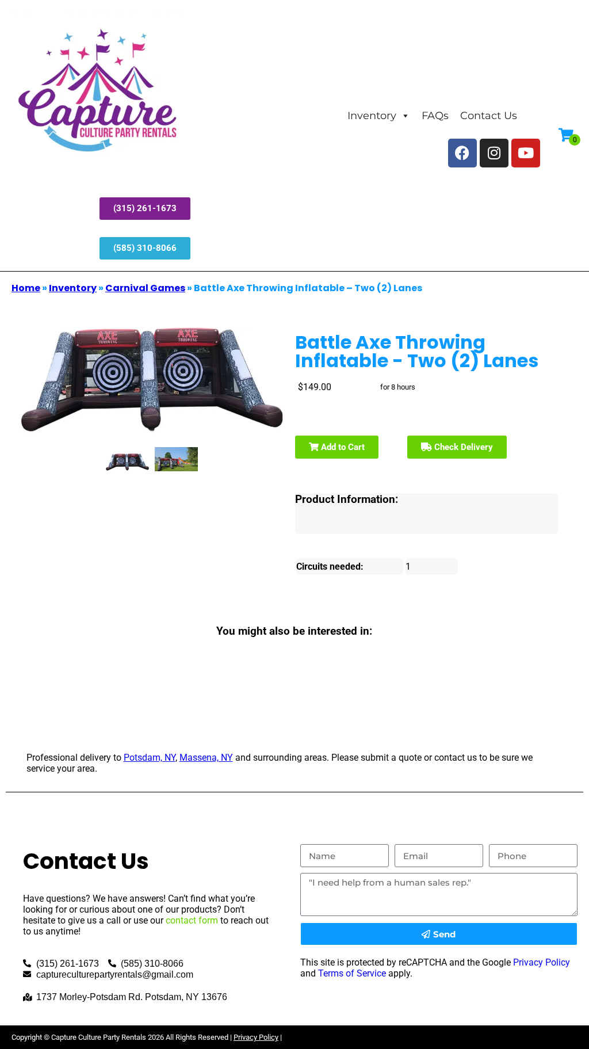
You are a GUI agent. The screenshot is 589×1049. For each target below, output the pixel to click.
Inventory (371, 115)
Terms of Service (352, 973)
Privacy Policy (541, 962)
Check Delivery (462, 447)
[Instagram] (494, 153)
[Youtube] (525, 153)
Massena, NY (206, 757)
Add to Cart (342, 447)
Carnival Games (145, 288)
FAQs (435, 115)
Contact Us (488, 115)
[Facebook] (462, 153)
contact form (192, 920)
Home (26, 288)
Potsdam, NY (149, 757)
